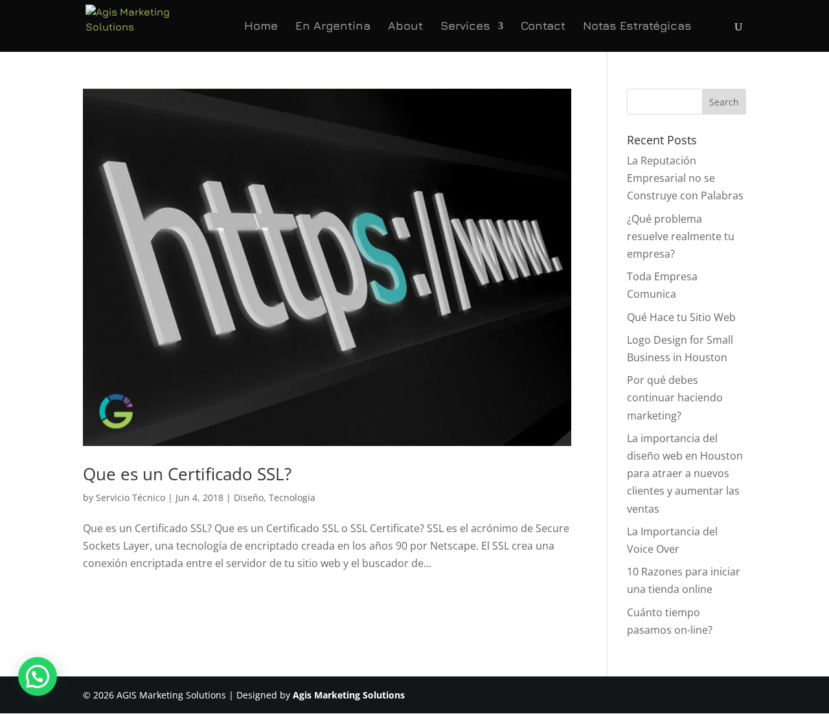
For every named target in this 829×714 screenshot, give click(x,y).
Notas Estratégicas (637, 26)
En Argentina (332, 26)
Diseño (249, 497)
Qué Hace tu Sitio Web (681, 317)
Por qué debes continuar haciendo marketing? (675, 397)
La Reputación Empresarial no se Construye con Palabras (685, 178)
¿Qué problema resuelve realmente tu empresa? (680, 236)
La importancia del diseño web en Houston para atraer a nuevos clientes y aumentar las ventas (685, 473)
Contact (543, 26)
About (405, 26)
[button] (37, 676)
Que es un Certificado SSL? (187, 473)
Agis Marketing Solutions (349, 695)
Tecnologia (292, 497)
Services (465, 26)
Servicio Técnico (130, 497)
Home (261, 26)
